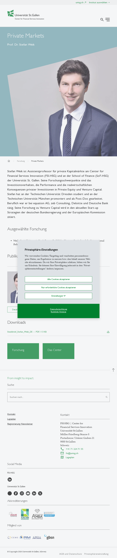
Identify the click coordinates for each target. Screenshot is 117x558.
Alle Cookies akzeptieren (58, 279)
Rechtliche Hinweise (58, 312)
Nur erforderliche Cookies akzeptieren (58, 287)
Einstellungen (57, 296)
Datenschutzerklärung (58, 309)
